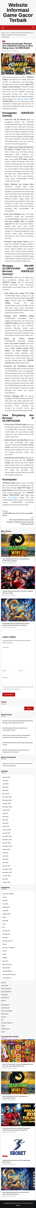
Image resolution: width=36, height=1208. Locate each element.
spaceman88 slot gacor (9, 974)
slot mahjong (12, 497)
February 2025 (6, 829)
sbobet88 (5, 920)
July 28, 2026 (10, 562)
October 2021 (6, 882)
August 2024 (6, 849)
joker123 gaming (6, 991)
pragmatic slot (5, 1028)
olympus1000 (6, 914)
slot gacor (5, 937)
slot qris (4, 944)
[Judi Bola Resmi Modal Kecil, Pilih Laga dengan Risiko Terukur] (18, 1146)
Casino (4, 897)
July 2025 (5, 813)
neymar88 (5, 910)
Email (21, 670)
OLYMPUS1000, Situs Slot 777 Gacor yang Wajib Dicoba (17, 513)
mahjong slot (6, 907)
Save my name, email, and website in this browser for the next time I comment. (18, 688)
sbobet (4, 917)
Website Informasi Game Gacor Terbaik (18, 12)
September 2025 (7, 806)
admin (5, 51)
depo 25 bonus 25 (6, 988)
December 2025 (7, 797)
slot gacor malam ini (7, 1022)
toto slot (3, 1016)
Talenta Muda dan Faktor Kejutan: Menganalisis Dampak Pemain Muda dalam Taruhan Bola (16, 736)
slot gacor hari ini (7, 941)
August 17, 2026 (11, 1068)
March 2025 (5, 826)
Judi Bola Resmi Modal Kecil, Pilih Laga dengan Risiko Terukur (17, 743)
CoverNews (25, 1203)
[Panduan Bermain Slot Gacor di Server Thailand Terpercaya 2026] (18, 577)
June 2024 (5, 856)
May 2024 (5, 859)
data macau (4, 994)
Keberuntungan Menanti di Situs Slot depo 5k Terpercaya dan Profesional (15, 751)
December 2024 (7, 836)
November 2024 (7, 839)
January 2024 (6, 866)
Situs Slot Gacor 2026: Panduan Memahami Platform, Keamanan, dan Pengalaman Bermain (17, 721)
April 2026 (5, 790)
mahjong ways (5, 1004)
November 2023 (7, 872)
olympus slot (4, 1013)
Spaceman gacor (7, 964)
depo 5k (3, 982)
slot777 (4, 951)
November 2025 (7, 800)
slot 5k (3, 1031)
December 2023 (7, 869)
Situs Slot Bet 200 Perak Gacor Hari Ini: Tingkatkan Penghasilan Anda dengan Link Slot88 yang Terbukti (20, 521)
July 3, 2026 (10, 1196)
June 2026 (5, 784)
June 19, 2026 (11, 595)
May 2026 (5, 787)
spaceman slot (5, 1007)
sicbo (3, 924)
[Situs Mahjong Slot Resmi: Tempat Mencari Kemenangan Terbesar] (18, 545)
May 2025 (5, 820)
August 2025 (6, 810)
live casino (5, 904)
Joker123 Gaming (23, 99)
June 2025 (5, 816)
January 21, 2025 (12, 51)
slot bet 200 (5, 930)
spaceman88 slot (7, 971)
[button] (2, 27)
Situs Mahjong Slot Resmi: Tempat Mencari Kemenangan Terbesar (14, 729)
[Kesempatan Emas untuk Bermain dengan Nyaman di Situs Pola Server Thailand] (18, 610)
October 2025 (6, 803)
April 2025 (5, 823)
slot (2, 1019)
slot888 (4, 957)
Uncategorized (6, 978)
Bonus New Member (8, 893)
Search (4, 702)
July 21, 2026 (10, 1132)
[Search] (33, 27)
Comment (5, 647)
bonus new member (6, 1010)
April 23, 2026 (11, 627)
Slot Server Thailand (8, 947)
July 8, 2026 (10, 1164)
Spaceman (5, 961)
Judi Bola (5, 900)
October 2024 (6, 843)
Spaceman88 (6, 967)
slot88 (4, 954)
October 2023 (6, 875)
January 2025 (6, 833)
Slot (4, 41)
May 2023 (5, 879)
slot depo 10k (5, 997)
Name (4, 670)
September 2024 (7, 846)
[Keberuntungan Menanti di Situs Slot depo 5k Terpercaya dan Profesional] (18, 1179)
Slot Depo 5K (6, 934)
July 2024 (5, 852)
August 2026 (6, 777)
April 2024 (5, 862)
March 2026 (5, 793)
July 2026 (5, 780)
